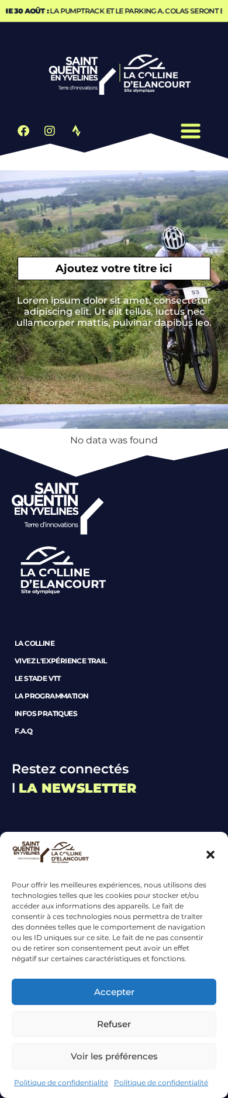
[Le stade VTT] (114, 674)
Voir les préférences (114, 1056)
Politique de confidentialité (61, 1082)
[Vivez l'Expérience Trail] (114, 657)
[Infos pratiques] (114, 709)
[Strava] (76, 131)
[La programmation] (114, 692)
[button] (210, 854)
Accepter (114, 991)
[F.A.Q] (114, 727)
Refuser (114, 1024)
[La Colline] (114, 639)
